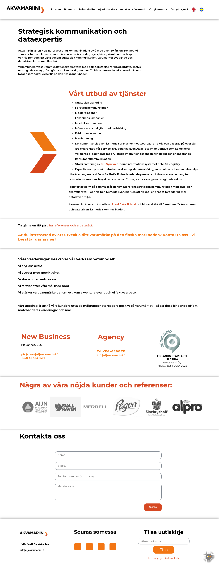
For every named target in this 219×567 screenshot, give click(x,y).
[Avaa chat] (208, 556)
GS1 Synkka (108, 164)
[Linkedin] (77, 546)
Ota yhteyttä (179, 9)
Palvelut (69, 9)
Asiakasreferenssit (133, 9)
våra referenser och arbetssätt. (70, 225)
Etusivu (56, 9)
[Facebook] (101, 546)
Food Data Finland (124, 204)
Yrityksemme (158, 9)
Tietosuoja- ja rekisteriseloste (164, 558)
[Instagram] (89, 546)
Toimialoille (87, 9)
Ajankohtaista (107, 9)
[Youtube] (113, 546)
